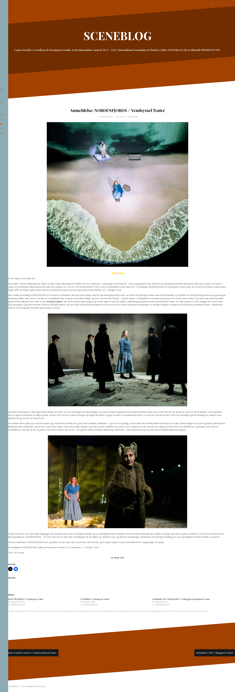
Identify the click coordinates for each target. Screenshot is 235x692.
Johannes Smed (51, 611)
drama (30, 611)
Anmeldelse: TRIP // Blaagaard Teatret (214, 652)
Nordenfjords (143, 611)
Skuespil (166, 611)
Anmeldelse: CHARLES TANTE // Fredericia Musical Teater (29, 652)
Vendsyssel (190, 611)
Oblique (30, 686)
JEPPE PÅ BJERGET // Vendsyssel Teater (25, 599)
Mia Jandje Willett (106, 611)
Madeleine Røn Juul (92, 611)
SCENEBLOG (118, 35)
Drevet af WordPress (9, 686)
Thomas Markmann (177, 611)
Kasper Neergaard (65, 611)
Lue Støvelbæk (78, 611)
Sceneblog (120, 117)
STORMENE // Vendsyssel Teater (94, 599)
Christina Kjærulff (20, 611)
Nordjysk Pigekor (55, 301)
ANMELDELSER (132, 117)
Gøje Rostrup (39, 611)
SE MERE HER (117, 557)
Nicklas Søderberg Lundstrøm (125, 611)
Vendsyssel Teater (202, 611)
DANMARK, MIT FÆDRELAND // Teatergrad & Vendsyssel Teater (181, 599)
